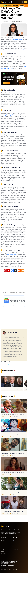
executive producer (17, 63)
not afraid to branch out (12, 73)
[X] (15, 297)
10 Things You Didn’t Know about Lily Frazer (12, 519)
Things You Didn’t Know (6, 577)
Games (2, 579)
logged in (9, 391)
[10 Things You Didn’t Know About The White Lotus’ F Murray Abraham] (14, 433)
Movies (2, 571)
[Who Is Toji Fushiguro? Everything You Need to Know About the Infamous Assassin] (14, 452)
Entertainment (4, 573)
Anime (2, 575)
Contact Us (15, 577)
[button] (25, 2)
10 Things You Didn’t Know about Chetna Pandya (13, 499)
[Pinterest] (5, 297)
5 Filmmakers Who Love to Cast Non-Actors (12, 416)
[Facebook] (12, 297)
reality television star (8, 53)
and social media (17, 278)
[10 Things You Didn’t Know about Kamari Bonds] (14, 529)
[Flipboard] (8, 297)
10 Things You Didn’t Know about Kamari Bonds (13, 538)
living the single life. (12, 123)
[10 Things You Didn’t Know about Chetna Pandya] (14, 491)
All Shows (3, 581)
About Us (15, 575)
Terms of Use (16, 573)
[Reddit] (19, 297)
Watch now (22, 5)
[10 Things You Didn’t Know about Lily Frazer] (14, 510)
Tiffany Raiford (6, 21)
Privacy (14, 569)
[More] (22, 297)
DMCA (14, 571)
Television (3, 569)
